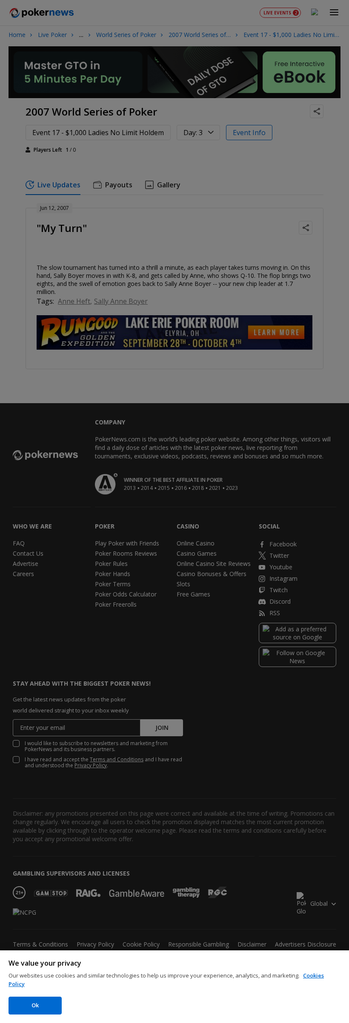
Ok (35, 1005)
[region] (174, 986)
